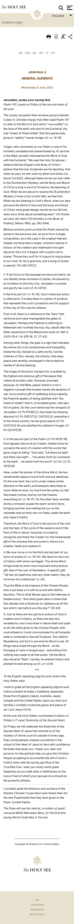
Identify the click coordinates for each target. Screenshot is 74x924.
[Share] (70, 37)
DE (21, 53)
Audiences (9, 22)
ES (34, 53)
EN (28, 53)
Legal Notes (37, 905)
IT (47, 53)
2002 (19, 22)
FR (41, 53)
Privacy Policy (37, 914)
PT (53, 53)
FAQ (37, 900)
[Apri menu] (69, 8)
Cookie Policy (37, 909)
